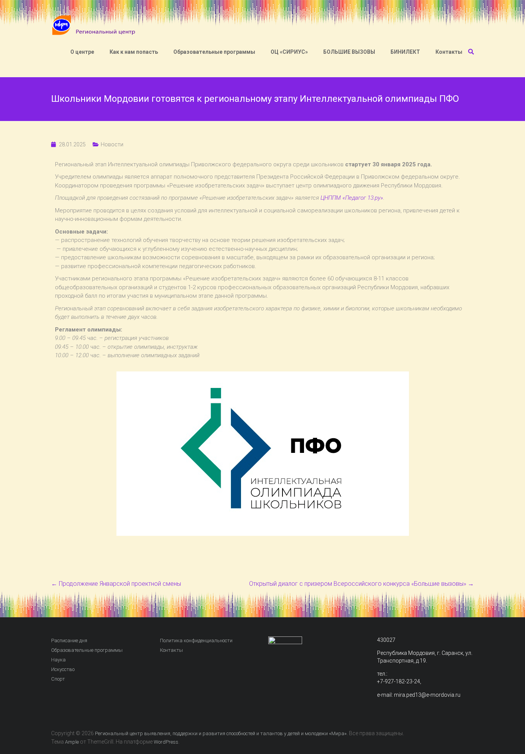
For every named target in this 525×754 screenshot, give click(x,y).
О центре (82, 52)
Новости (112, 144)
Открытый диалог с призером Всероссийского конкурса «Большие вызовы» (361, 583)
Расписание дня (69, 640)
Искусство (63, 669)
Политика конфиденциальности (196, 640)
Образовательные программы (214, 52)
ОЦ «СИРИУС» (289, 52)
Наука (58, 660)
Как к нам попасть (134, 52)
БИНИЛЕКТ (405, 52)
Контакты (448, 52)
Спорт (58, 679)
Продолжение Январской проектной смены (116, 583)
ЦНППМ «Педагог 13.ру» (352, 197)
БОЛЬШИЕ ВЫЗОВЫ (349, 52)
